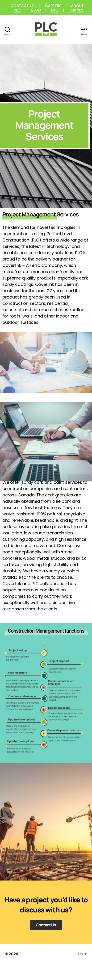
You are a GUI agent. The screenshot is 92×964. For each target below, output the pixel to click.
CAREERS (53, 5)
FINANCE (76, 10)
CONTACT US (22, 5)
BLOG (36, 10)
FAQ (55, 10)
